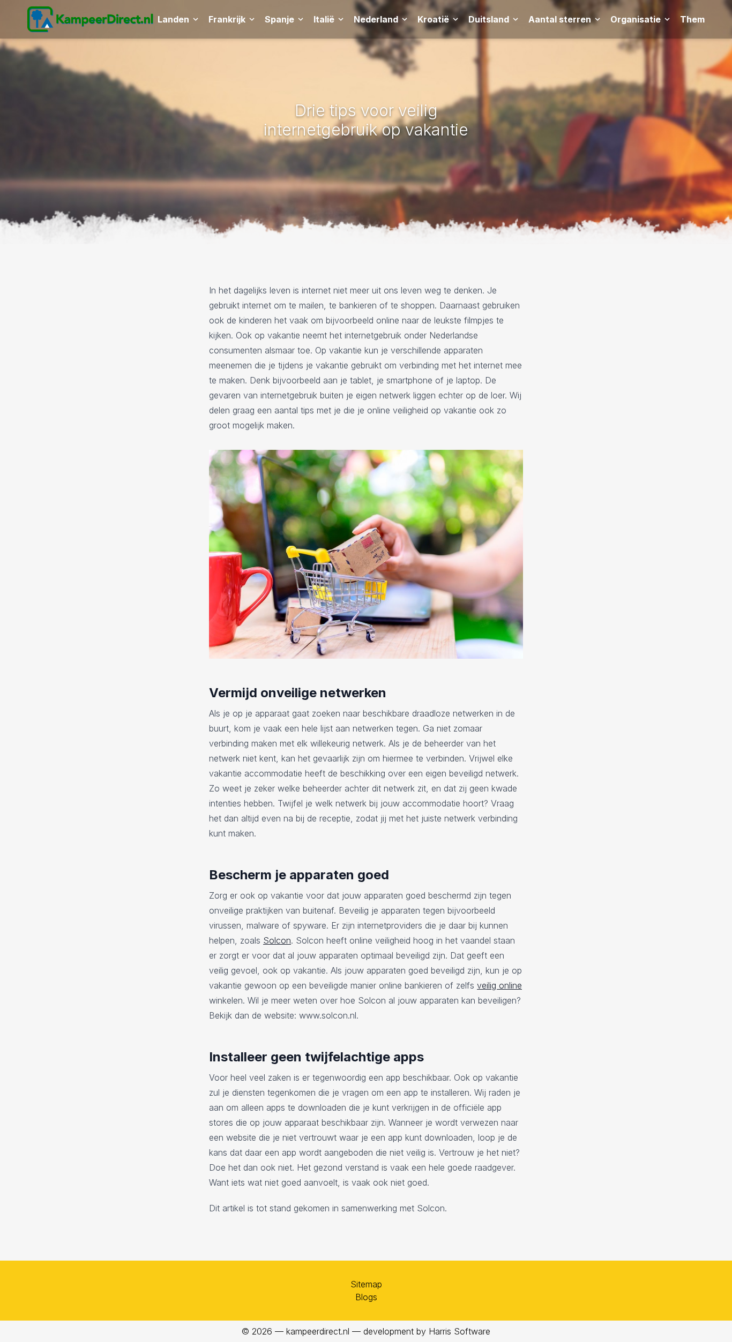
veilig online (499, 985)
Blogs (366, 1297)
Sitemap (366, 1284)
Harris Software (459, 1331)
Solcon (277, 940)
